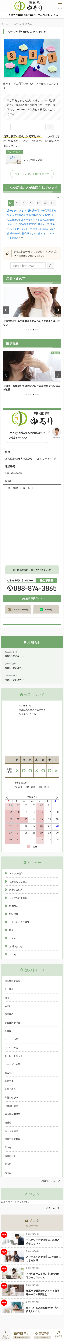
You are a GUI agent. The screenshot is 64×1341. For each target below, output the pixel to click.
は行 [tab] (46, 202)
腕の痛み (14, 233)
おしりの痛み (36, 233)
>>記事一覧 (32, 1225)
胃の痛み (38, 224)
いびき (46, 224)
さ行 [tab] (25, 202)
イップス (14, 224)
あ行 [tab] (11, 202)
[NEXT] (56, 797)
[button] (26, 329)
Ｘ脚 (22, 233)
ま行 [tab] (53, 202)
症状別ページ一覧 (51, 1181)
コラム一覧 (54, 1207)
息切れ (46, 219)
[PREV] (7, 797)
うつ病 (41, 210)
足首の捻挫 (29, 214)
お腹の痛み (12, 237)
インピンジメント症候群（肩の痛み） (31, 228)
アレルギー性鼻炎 (26, 219)
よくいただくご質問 (34, 159)
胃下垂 (38, 219)
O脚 (27, 233)
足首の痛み (18, 214)
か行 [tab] (18, 202)
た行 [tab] (32, 202)
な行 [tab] (39, 202)
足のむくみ (41, 214)
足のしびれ (12, 210)
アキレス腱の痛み (28, 210)
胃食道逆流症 (26, 224)
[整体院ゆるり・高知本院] (28, 6)
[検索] (50, 127)
